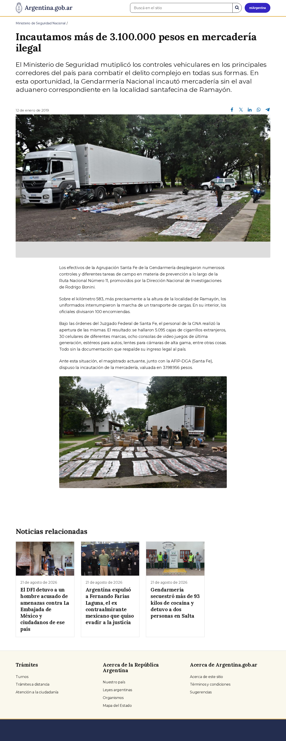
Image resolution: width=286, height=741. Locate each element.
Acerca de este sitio (206, 677)
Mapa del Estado (117, 705)
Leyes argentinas (117, 690)
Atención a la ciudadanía (37, 692)
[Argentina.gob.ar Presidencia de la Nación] (44, 8)
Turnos (22, 677)
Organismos (113, 698)
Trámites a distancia (32, 684)
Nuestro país (114, 682)
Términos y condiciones (210, 684)
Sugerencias (201, 692)
